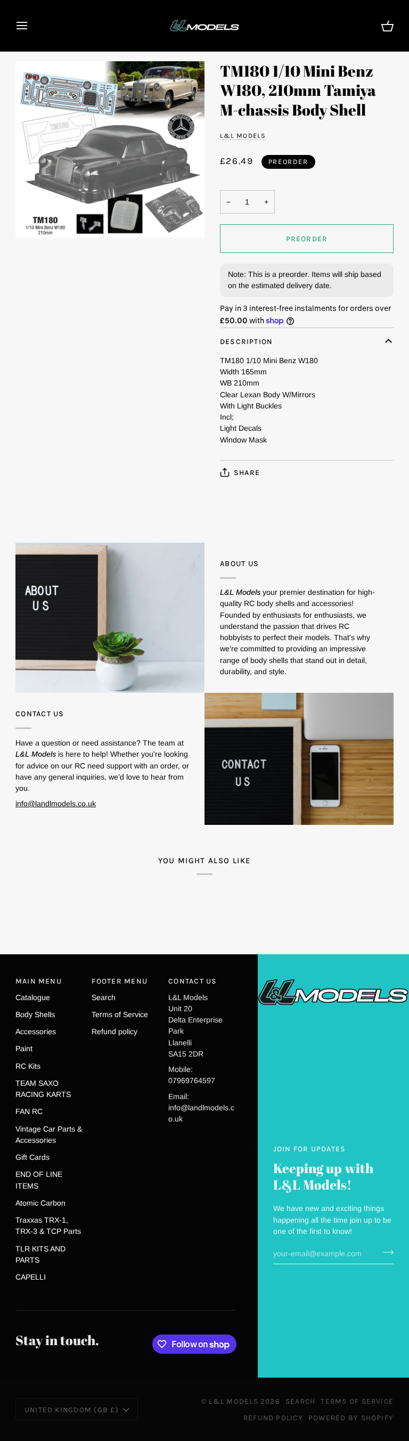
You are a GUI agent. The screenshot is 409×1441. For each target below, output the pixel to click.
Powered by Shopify (351, 1417)
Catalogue (32, 997)
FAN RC (29, 1111)
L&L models (243, 136)
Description (246, 341)
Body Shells (35, 1014)
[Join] (385, 1251)
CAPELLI (30, 1277)
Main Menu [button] (38, 981)
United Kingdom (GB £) (71, 1409)
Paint (23, 1048)
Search (104, 997)
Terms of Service (120, 1014)
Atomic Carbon (40, 1203)
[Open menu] (31, 25)
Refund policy (114, 1031)
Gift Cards (32, 1157)
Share (247, 472)
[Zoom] (109, 149)
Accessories (35, 1031)
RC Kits (27, 1066)
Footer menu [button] (120, 981)
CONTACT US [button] (192, 981)
